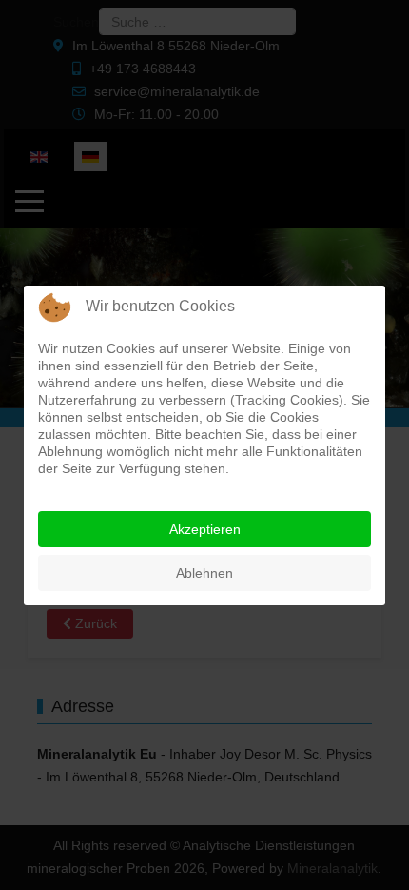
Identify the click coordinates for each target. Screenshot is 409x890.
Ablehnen (204, 573)
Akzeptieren (205, 529)
